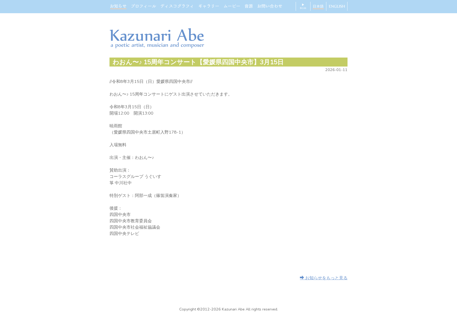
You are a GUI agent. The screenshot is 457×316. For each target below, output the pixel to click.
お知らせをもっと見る (326, 278)
